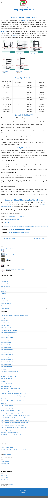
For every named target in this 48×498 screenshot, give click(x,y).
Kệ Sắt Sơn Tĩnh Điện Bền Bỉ (7, 378)
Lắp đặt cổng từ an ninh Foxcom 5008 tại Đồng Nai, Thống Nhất (15, 420)
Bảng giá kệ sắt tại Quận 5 (7, 357)
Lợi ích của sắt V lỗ (5, 369)
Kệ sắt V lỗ (4, 31)
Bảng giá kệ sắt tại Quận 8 (7, 349)
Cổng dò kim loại (4, 281)
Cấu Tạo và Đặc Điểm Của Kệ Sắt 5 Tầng (10, 371)
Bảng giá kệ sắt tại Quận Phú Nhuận (9, 330)
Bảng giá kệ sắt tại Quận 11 (7, 342)
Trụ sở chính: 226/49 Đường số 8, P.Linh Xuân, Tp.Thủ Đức (14, 449)
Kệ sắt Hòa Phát (4, 381)
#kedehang (19, 226)
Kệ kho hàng (3, 291)
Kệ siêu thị (3, 296)
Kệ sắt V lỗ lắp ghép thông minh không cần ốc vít (11, 434)
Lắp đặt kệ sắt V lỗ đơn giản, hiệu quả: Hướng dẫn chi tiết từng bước (16, 417)
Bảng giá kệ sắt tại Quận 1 (7, 366)
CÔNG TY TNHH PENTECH (7, 447)
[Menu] (1, 2)
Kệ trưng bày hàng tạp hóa (7, 318)
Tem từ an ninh (4, 305)
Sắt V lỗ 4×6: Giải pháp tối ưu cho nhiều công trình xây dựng (14, 396)
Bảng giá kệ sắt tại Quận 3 (7, 361)
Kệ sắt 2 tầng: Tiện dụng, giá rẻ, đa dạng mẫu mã (12, 413)
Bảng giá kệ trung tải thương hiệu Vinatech (19, 229)
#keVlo (9, 226)
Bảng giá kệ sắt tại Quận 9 (39, 238)
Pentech (15, 35)
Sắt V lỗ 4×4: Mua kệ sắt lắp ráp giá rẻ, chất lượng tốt (12, 400)
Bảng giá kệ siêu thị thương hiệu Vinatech (18, 232)
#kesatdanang (25, 226)
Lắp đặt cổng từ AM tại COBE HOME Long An (11, 430)
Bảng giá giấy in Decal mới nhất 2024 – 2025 (11, 432)
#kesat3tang (43, 226)
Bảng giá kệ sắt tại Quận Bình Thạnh (9, 332)
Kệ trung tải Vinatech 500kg (7, 327)
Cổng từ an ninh (4, 283)
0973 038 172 (12, 484)
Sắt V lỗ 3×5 (3, 398)
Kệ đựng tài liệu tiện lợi (6, 386)
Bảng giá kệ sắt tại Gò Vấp (7, 335)
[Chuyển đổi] (46, 296)
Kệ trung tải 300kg (5, 325)
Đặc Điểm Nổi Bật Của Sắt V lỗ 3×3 (8, 376)
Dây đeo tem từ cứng (5, 286)
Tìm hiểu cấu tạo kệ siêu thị (7, 405)
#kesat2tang (37, 226)
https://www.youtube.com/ (12, 219)
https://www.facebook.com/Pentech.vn (15, 216)
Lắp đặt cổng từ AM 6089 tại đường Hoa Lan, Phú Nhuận (13, 427)
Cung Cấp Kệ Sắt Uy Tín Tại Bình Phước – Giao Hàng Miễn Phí (14, 408)
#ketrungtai (13, 226)
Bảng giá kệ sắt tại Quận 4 (7, 359)
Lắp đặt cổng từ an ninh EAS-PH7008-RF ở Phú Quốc (12, 425)
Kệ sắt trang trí (4, 403)
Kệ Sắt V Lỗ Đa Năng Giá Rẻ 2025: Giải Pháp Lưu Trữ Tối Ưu (14, 315)
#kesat (5, 226)
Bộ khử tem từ (4, 279)
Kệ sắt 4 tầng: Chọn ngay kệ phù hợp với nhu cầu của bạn (13, 393)
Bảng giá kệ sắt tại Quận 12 (7, 340)
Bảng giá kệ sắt (4, 320)
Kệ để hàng (3, 288)
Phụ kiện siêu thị (4, 301)
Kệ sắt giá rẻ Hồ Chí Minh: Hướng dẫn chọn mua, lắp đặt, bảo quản (15, 415)
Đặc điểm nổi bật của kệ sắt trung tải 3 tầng (10, 388)
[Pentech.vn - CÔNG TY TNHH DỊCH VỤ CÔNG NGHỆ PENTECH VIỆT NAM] (24, 3)
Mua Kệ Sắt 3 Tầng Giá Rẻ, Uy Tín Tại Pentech (11, 410)
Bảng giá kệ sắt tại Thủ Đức (7, 337)
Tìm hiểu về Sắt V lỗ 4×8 (6, 383)
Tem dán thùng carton (6, 303)
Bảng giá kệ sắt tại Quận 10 (7, 344)
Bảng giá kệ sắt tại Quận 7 (9, 238)
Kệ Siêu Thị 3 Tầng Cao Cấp (7, 374)
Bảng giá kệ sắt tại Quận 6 (7, 354)
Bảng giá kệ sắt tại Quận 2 (7, 364)
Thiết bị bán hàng (5, 308)
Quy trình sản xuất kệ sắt (6, 323)
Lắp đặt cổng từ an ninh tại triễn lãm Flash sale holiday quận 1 (15, 422)
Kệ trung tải (3, 298)
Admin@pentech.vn (8, 454)
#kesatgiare (31, 226)
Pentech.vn (25, 20)
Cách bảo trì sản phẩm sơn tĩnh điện (9, 391)
